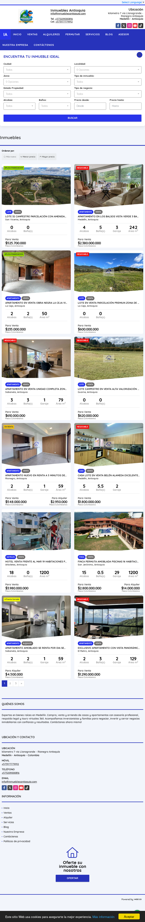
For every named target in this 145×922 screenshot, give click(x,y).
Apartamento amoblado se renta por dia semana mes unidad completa (36, 648)
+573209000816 (64, 18)
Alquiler (8, 817)
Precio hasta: (117, 100)
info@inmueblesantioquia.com (68, 13)
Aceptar (129, 916)
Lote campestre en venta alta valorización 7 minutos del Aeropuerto (109, 389)
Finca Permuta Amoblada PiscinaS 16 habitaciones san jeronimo (109, 561)
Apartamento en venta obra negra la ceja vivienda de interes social (36, 302)
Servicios (93, 34)
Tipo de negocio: (83, 88)
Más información (103, 916)
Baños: (43, 100)
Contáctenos (44, 45)
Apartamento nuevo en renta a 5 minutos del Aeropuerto (36, 475)
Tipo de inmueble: (84, 75)
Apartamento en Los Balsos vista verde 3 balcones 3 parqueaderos (109, 216)
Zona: (7, 75)
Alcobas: (8, 100)
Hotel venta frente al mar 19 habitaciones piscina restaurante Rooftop (36, 561)
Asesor (123, 34)
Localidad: (80, 63)
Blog (109, 34)
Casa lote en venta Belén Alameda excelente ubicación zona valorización (109, 475)
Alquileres (51, 34)
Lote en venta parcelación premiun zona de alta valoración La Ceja (109, 302)
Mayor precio (48, 156)
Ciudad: (8, 63)
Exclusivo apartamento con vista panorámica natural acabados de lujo (109, 648)
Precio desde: (81, 100)
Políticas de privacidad (17, 841)
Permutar (72, 34)
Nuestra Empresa (15, 45)
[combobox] (37, 69)
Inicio (17, 34)
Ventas (32, 34)
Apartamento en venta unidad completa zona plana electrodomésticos (36, 389)
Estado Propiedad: (14, 88)
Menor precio (28, 156)
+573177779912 (64, 21)
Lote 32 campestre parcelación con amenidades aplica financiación (36, 216)
